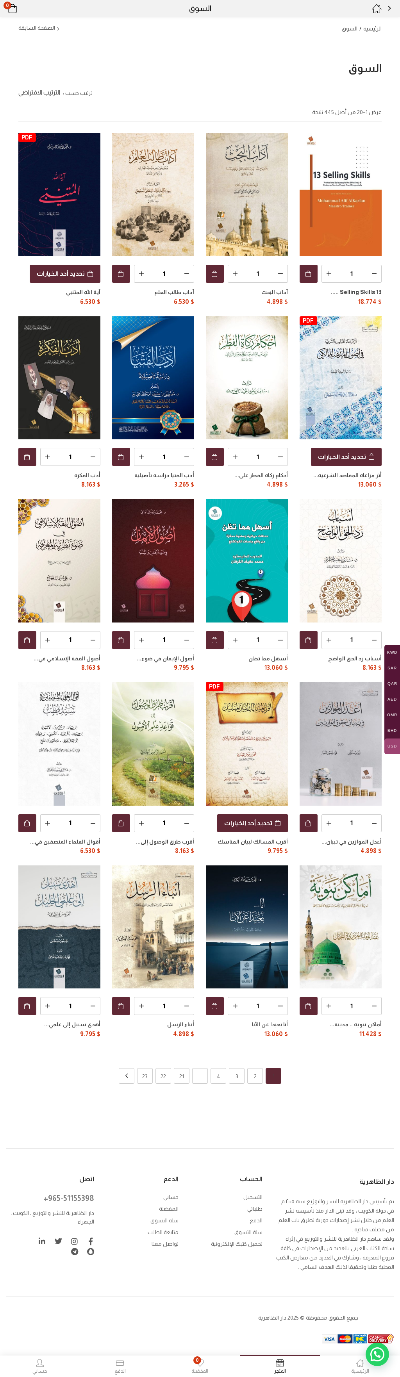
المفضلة (169, 1209)
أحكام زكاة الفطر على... (261, 475)
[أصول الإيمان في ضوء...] (153, 560)
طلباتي (254, 1209)
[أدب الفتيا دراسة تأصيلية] (153, 377)
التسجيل (252, 1197)
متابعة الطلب (163, 1232)
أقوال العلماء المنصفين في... (65, 841)
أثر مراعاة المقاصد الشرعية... (347, 475)
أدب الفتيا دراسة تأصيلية (164, 475)
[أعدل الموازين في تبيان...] (341, 743)
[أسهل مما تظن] (247, 560)
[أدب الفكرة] (59, 377)
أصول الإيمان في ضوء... (165, 658)
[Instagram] (74, 1241)
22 (163, 1076)
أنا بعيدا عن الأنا (270, 1024)
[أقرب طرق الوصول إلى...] (153, 743)
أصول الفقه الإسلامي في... (67, 658)
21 (181, 1076)
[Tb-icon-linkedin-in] (42, 1241)
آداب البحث (274, 292)
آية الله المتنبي (83, 292)
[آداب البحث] (247, 194)
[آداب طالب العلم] (153, 194)
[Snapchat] (90, 1251)
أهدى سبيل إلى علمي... (72, 1024)
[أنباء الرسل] (153, 926)
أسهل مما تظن (268, 658)
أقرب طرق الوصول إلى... (165, 841)
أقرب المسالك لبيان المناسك (253, 841)
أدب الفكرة (87, 475)
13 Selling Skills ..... (356, 292)
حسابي (171, 1197)
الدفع (256, 1220)
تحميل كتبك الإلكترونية (236, 1244)
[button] (22, 9)
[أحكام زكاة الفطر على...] (247, 377)
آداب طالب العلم (174, 292)
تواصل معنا (165, 1244)
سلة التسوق (248, 1232)
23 (145, 1076)
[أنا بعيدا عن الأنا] (247, 926)
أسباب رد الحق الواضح (355, 658)
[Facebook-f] (90, 1241)
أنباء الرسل (180, 1024)
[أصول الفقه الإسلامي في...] (59, 560)
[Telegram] (74, 1251)
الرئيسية (372, 28)
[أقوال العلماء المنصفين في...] (59, 743)
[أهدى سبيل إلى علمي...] (59, 926)
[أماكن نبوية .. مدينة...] (341, 926)
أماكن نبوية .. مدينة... (356, 1024)
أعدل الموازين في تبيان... (351, 841)
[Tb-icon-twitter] (58, 1241)
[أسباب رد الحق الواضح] (341, 560)
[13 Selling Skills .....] (341, 194)
